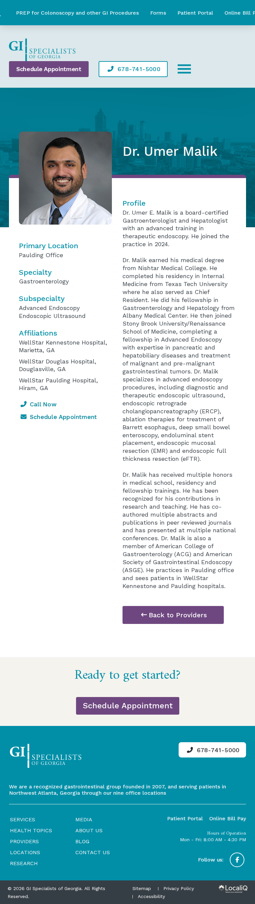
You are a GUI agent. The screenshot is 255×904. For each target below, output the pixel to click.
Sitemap (141, 888)
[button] (184, 69)
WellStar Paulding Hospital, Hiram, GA (58, 384)
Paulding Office (41, 254)
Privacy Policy (178, 888)
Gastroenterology (44, 281)
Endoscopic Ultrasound (52, 315)
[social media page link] (237, 860)
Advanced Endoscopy (49, 307)
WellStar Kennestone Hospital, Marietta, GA (63, 346)
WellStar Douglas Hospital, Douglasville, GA (57, 365)
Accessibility (151, 896)
